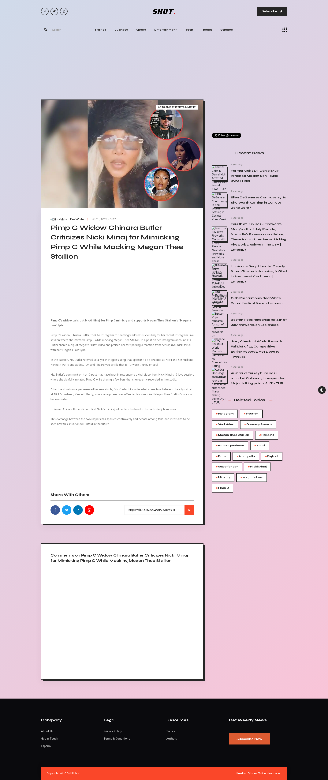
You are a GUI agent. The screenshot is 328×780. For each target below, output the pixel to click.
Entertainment (165, 29)
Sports (141, 29)
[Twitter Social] (54, 11)
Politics (100, 29)
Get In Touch (49, 738)
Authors (171, 738)
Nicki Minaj (257, 467)
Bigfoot (271, 456)
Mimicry (223, 477)
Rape (221, 456)
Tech (189, 29)
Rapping (266, 435)
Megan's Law (251, 477)
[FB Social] (45, 11)
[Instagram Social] (64, 11)
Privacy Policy (113, 731)
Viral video (225, 424)
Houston (251, 414)
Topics (170, 731)
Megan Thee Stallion (232, 435)
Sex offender (227, 467)
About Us (47, 731)
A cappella (246, 456)
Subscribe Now (249, 739)
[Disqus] (122, 621)
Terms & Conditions (117, 738)
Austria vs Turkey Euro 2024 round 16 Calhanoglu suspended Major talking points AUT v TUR (258, 378)
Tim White (77, 219)
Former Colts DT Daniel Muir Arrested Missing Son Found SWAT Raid (255, 176)
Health (207, 29)
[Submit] (45, 29)
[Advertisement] (164, 67)
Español (46, 746)
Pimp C (222, 488)
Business (121, 29)
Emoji (259, 446)
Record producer (230, 446)
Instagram (225, 414)
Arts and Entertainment (177, 107)
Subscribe (270, 11)
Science (226, 29)
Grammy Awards (258, 424)
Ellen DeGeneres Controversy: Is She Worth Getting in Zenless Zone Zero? (258, 202)
